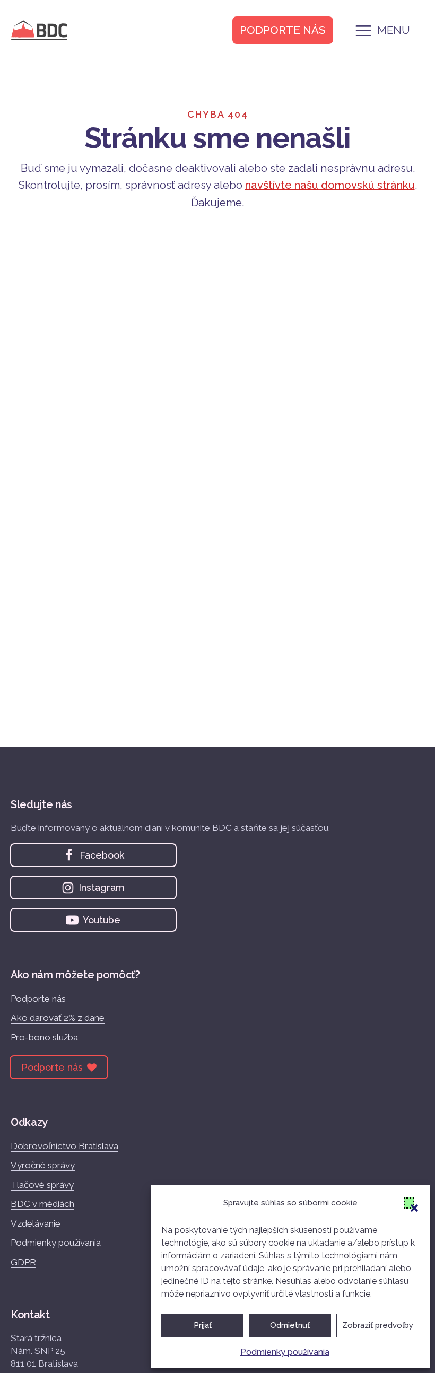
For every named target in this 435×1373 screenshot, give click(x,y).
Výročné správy (43, 1165)
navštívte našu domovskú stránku (330, 185)
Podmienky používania (284, 1352)
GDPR (23, 1262)
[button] (409, 1202)
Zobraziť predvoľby (377, 1325)
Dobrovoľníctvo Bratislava (64, 1146)
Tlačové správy (42, 1184)
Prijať (203, 1325)
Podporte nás (38, 998)
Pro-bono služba (44, 1037)
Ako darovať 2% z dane (58, 1017)
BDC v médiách (42, 1204)
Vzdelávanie (35, 1223)
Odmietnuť (290, 1325)
